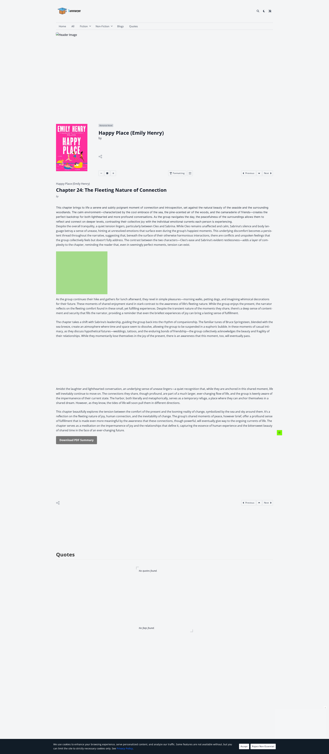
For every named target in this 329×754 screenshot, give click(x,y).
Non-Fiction (102, 26)
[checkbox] (264, 11)
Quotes (133, 26)
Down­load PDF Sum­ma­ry (76, 440)
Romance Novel (106, 125)
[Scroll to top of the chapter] (259, 503)
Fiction (84, 26)
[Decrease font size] (101, 173)
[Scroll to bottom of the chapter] (259, 173)
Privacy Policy (125, 748)
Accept (244, 746)
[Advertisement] (81, 272)
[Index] (279, 432)
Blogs (120, 26)
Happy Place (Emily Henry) (73, 184)
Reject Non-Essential (263, 746)
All (72, 26)
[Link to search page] (258, 11)
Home (62, 26)
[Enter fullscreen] (190, 173)
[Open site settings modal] (270, 11)
